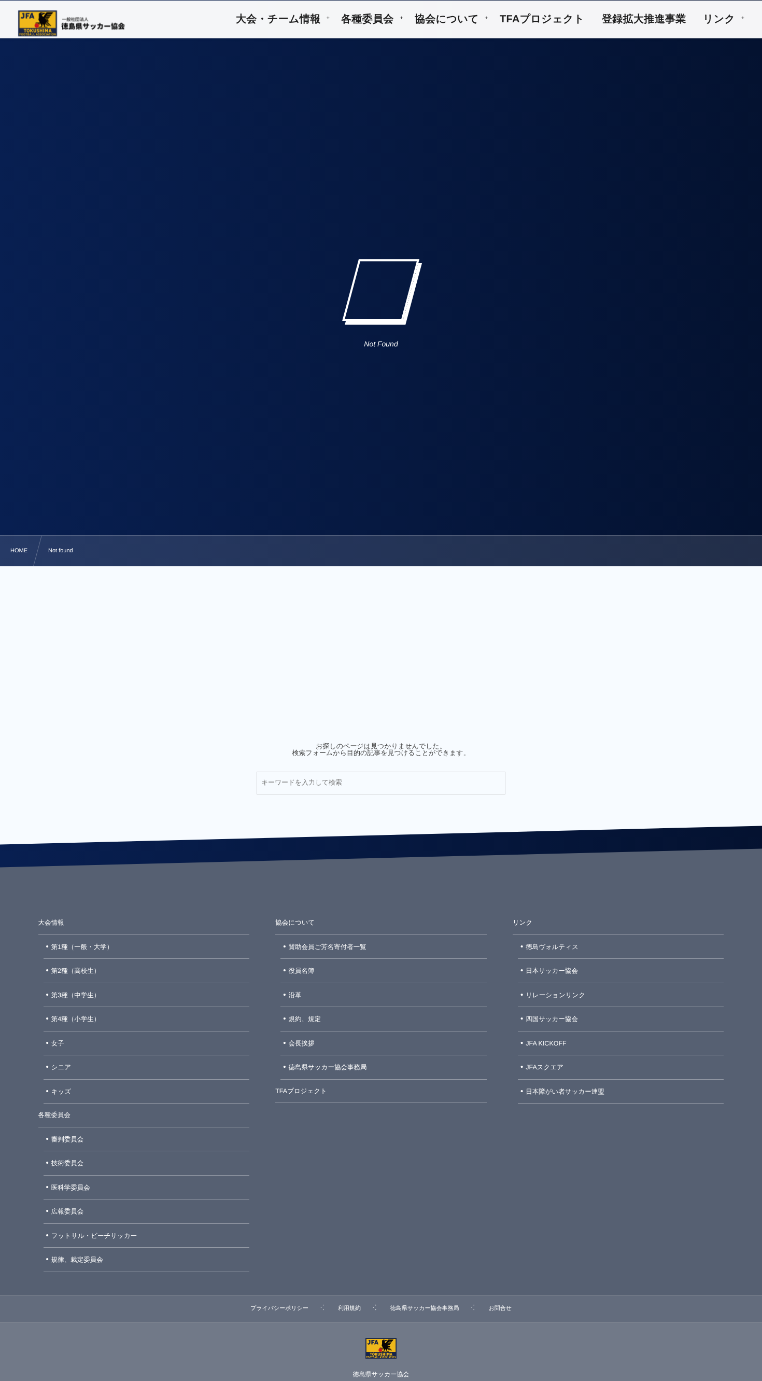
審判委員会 (67, 1139)
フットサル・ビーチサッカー (94, 1235)
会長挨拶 (302, 1043)
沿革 (295, 995)
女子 (57, 1043)
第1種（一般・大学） (82, 947)
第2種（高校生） (75, 970)
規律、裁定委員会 (77, 1259)
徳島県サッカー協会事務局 (328, 1067)
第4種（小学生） (75, 1019)
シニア (61, 1067)
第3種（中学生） (75, 995)
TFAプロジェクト (301, 1091)
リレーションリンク (555, 995)
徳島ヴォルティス (552, 947)
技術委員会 (67, 1163)
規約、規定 (305, 1019)
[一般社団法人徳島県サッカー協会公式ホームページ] (71, 23)
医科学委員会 (70, 1187)
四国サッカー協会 (552, 1019)
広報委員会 (67, 1211)
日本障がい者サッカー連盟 (565, 1091)
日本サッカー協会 (552, 970)
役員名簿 (302, 970)
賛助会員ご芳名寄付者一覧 (327, 947)
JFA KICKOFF (546, 1043)
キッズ (61, 1091)
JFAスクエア (544, 1067)
